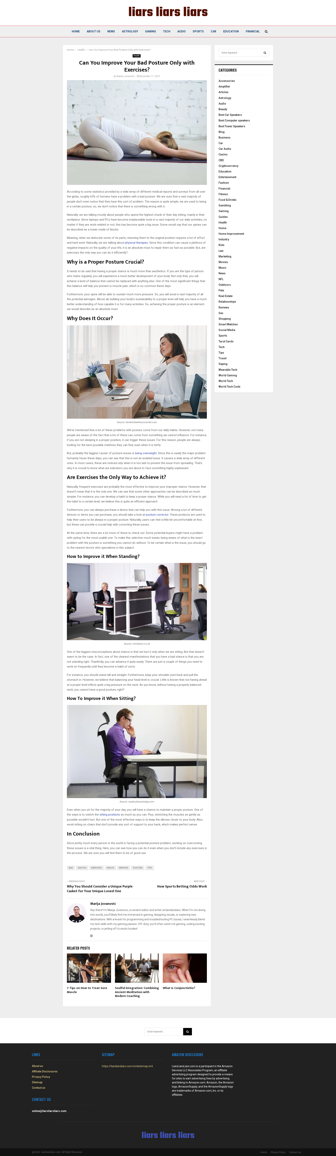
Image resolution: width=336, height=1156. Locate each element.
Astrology (130, 31)
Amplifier (224, 86)
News (111, 31)
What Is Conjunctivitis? (179, 988)
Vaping (223, 363)
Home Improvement (231, 233)
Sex (221, 313)
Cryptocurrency (228, 165)
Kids (221, 245)
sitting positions (110, 814)
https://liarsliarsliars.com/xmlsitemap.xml (127, 1066)
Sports (198, 31)
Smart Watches (228, 324)
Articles (223, 92)
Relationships (227, 301)
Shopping (225, 318)
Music (222, 267)
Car (213, 31)
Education (231, 31)
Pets (221, 290)
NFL (221, 279)
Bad (71, 868)
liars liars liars (168, 13)
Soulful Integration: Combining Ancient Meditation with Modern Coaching (137, 992)
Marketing (225, 256)
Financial (253, 31)
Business (224, 137)
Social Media (227, 330)
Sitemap (37, 1082)
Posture (138, 868)
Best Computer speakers (234, 120)
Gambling (225, 205)
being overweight (146, 453)
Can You (82, 868)
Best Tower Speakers (232, 126)
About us (93, 31)
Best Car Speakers (230, 114)
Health (137, 56)
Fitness (223, 194)
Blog (222, 131)
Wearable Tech (228, 369)
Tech (166, 31)
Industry (224, 239)
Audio (181, 31)
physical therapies (136, 242)
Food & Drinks (227, 199)
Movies (223, 262)
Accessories (227, 80)
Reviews (224, 307)
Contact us (38, 1087)
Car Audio (225, 148)
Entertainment (227, 177)
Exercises (96, 868)
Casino (223, 154)
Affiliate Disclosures (45, 1071)
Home (76, 31)
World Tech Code (229, 386)
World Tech (226, 381)
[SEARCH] (265, 53)
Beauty (223, 109)
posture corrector (157, 514)
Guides (223, 216)
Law (221, 250)
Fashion (224, 182)
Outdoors (225, 284)
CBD (221, 160)
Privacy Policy (41, 1076)
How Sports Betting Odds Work (182, 886)
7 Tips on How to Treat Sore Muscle (87, 990)
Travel (223, 358)
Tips (149, 868)
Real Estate (226, 296)
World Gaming (228, 375)
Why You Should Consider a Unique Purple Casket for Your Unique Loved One (100, 889)
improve (123, 868)
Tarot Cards (226, 341)
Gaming (150, 31)
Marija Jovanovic (126, 76)
